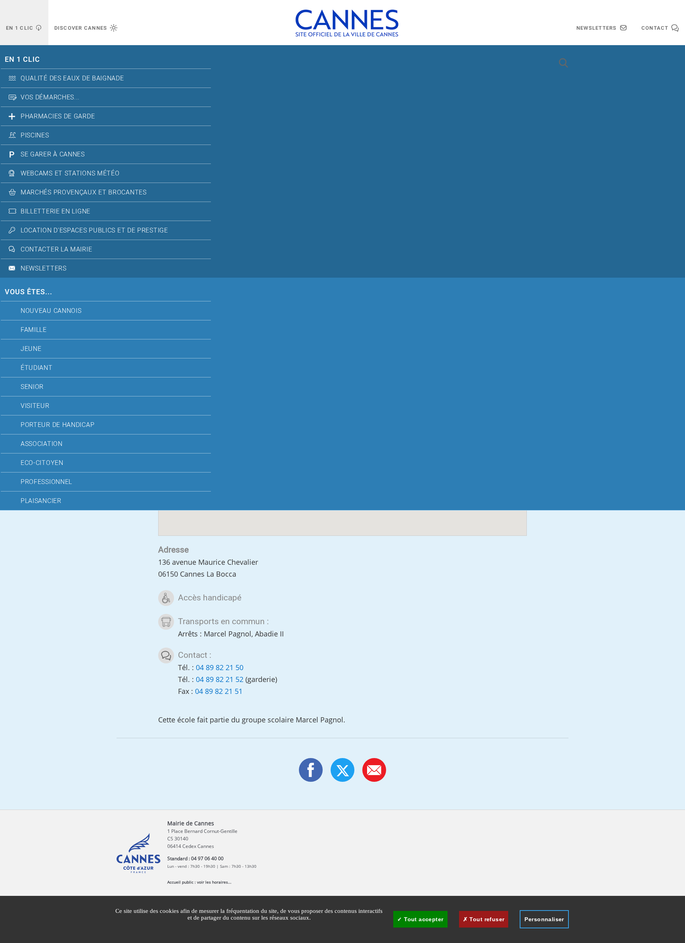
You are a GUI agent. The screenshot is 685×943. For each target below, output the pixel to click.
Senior (32, 387)
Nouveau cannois (51, 311)
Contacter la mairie (56, 249)
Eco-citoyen (42, 463)
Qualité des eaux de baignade (72, 78)
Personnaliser (544, 919)
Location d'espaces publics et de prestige (94, 230)
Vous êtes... (28, 292)
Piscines (35, 135)
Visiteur (35, 406)
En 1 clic (22, 59)
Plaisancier (41, 501)
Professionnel (46, 482)
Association (42, 444)
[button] (374, 770)
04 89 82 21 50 (219, 667)
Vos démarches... (50, 97)
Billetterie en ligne (55, 211)
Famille (34, 330)
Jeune (31, 349)
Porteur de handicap (57, 425)
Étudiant (37, 368)
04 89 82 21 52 (219, 679)
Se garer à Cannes (53, 154)
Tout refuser (486, 919)
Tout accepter (423, 919)
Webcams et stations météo (70, 173)
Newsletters (44, 268)
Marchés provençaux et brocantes (84, 192)
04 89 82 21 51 (219, 691)
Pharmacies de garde (58, 116)
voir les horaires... (214, 882)
